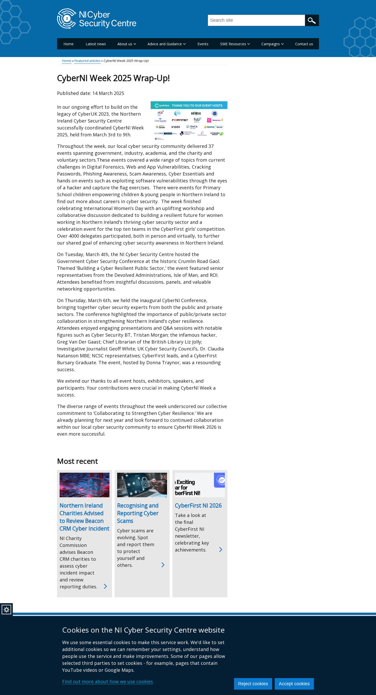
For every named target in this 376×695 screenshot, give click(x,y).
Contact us (304, 43)
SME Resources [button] (233, 43)
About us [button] (124, 43)
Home (68, 43)
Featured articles (87, 60)
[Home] (96, 18)
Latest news (96, 43)
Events (202, 43)
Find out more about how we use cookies (107, 681)
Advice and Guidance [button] (165, 43)
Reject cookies (253, 683)
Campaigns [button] (270, 43)
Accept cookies (294, 683)
